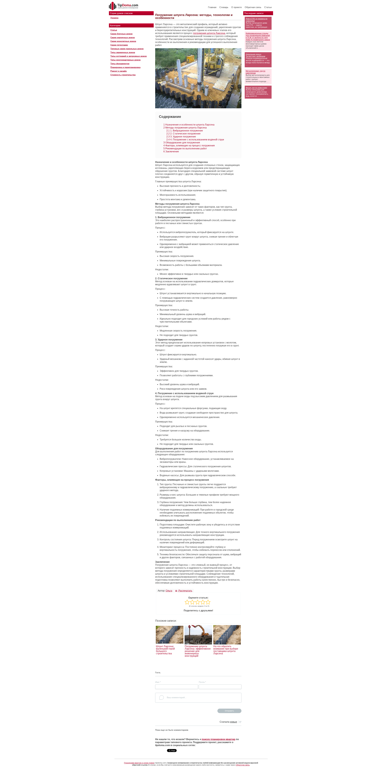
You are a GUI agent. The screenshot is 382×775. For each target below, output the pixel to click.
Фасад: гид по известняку (256, 88)
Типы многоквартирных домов (125, 60)
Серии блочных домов (121, 34)
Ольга (169, 590)
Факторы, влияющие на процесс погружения (189, 145)
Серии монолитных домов (123, 41)
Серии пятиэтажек (119, 45)
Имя (158, 682)
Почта (202, 682)
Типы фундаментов (119, 64)
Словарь (223, 7)
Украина (114, 18)
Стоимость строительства (122, 75)
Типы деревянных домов (122, 52)
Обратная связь (253, 7)
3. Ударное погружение (181, 136)
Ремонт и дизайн (118, 71)
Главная (212, 7)
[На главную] (124, 6)
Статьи (268, 7)
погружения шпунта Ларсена (209, 33)
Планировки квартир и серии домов (139, 763)
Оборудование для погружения (181, 142)
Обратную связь (243, 765)
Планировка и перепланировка (125, 67)
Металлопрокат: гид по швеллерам (255, 72)
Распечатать (185, 590)
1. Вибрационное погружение (184, 130)
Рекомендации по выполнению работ (185, 148)
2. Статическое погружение (183, 133)
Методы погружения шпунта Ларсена (185, 127)
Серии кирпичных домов (122, 37)
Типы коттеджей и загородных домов (128, 56)
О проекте (236, 7)
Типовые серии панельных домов (127, 49)
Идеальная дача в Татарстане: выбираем (255, 55)
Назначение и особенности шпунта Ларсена (188, 124)
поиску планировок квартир (218, 739)
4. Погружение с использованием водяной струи (195, 139)
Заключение (171, 151)
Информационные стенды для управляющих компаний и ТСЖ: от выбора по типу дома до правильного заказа (258, 36)
